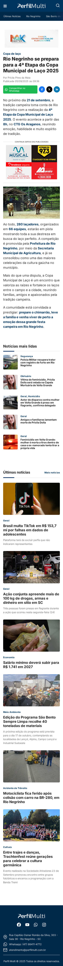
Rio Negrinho (33, 16)
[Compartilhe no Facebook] (42, 89)
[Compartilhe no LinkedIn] (57, 89)
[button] (58, 5)
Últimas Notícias (12, 16)
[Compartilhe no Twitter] (49, 89)
